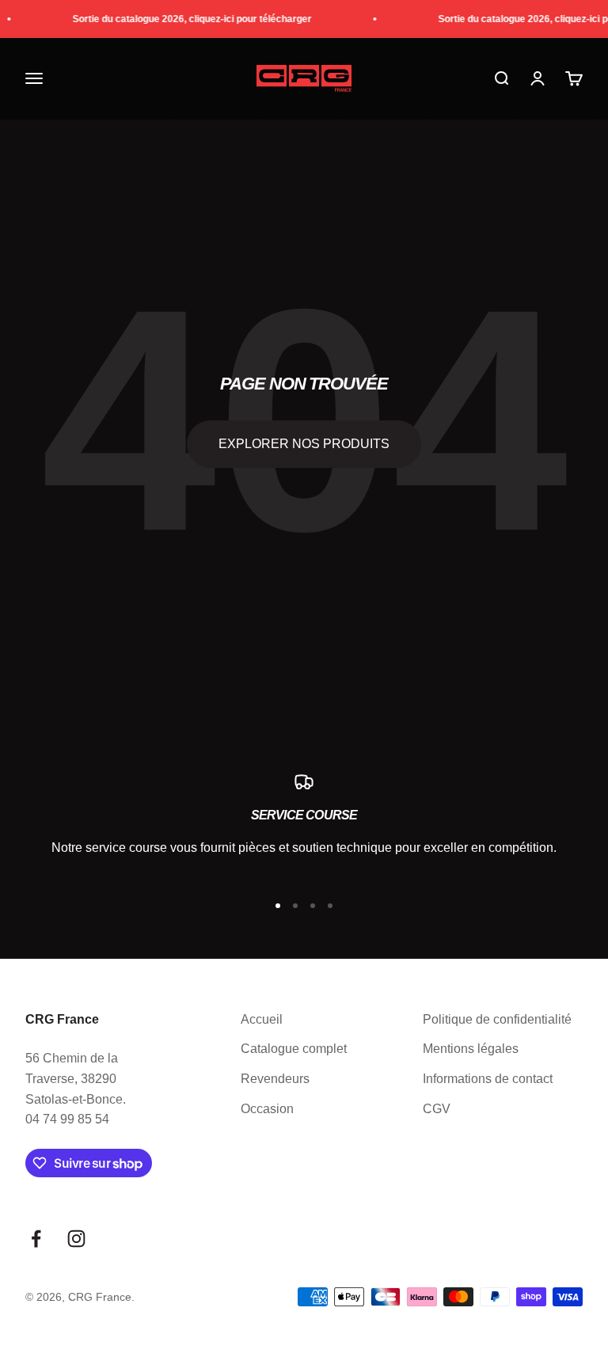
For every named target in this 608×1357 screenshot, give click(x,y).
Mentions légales (471, 1048)
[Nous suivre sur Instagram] (76, 1238)
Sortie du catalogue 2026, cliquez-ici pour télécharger (187, 19)
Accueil (262, 1019)
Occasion (267, 1109)
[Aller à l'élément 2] (295, 905)
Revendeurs (275, 1078)
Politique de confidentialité (497, 1019)
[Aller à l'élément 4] (330, 905)
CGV (436, 1109)
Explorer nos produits (304, 443)
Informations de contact (488, 1078)
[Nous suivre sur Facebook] (36, 1238)
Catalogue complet (294, 1048)
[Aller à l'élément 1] (278, 905)
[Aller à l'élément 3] (312, 905)
